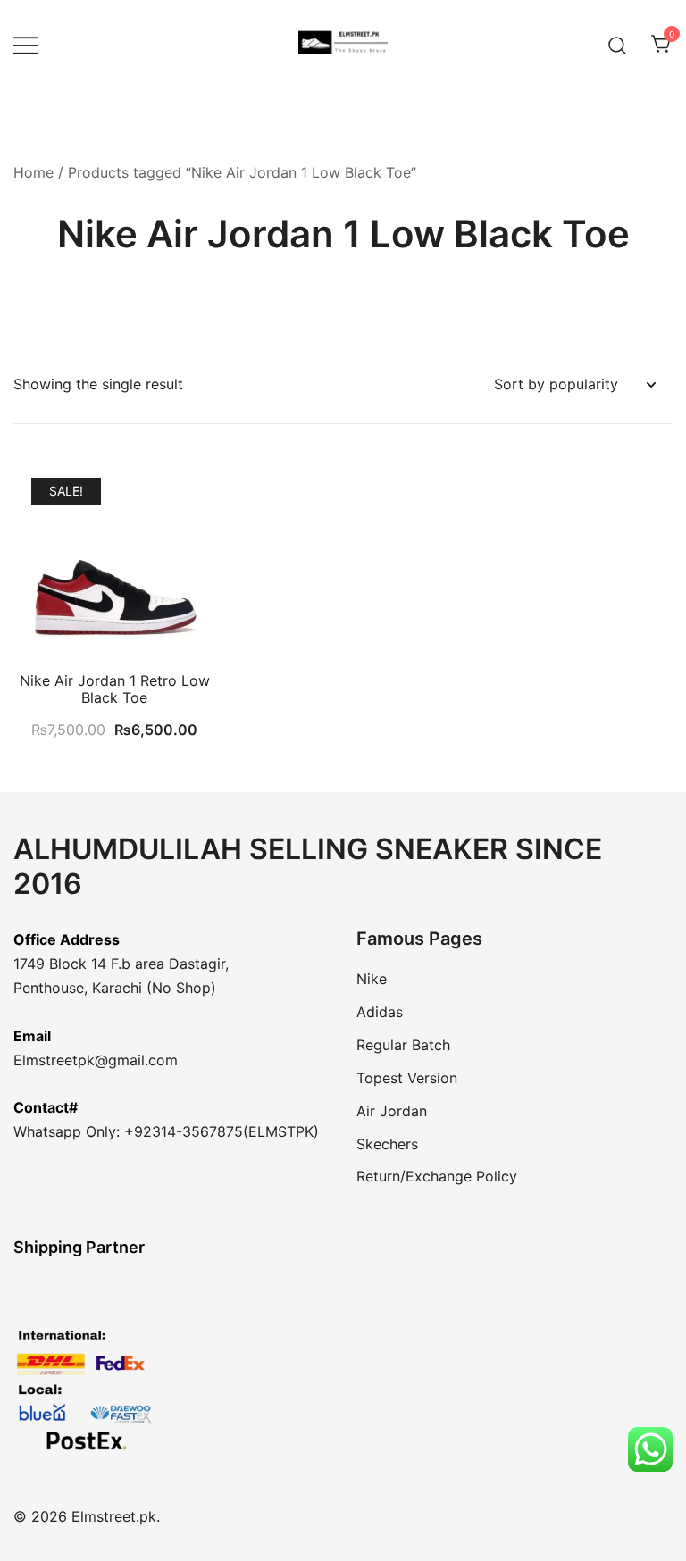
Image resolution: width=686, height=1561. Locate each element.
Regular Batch (403, 1045)
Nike (371, 979)
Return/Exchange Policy (436, 1176)
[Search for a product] (618, 44)
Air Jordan (391, 1111)
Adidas (379, 1012)
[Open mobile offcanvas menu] (25, 45)
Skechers (387, 1144)
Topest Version (406, 1078)
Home (33, 172)
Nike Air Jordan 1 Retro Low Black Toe (115, 689)
